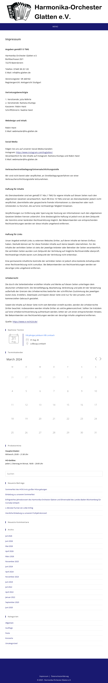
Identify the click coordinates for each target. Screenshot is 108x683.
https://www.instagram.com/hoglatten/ (34, 152)
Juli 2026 (8, 536)
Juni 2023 (9, 582)
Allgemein (9, 623)
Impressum (44, 676)
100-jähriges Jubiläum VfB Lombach (40, 335)
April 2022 (9, 592)
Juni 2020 (9, 607)
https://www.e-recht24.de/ (25, 321)
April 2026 (9, 551)
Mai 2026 (9, 546)
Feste (7, 633)
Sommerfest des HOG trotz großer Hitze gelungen (26, 489)
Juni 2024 (9, 566)
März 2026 (9, 556)
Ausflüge (9, 628)
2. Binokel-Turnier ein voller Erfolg (19, 508)
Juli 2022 (8, 587)
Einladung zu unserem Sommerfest (20, 494)
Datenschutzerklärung (60, 676)
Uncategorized (11, 643)
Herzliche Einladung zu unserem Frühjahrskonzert (26, 513)
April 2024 (9, 571)
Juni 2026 (9, 541)
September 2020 (12, 602)
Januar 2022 (10, 597)
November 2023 (12, 576)
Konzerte (9, 638)
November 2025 (12, 561)
